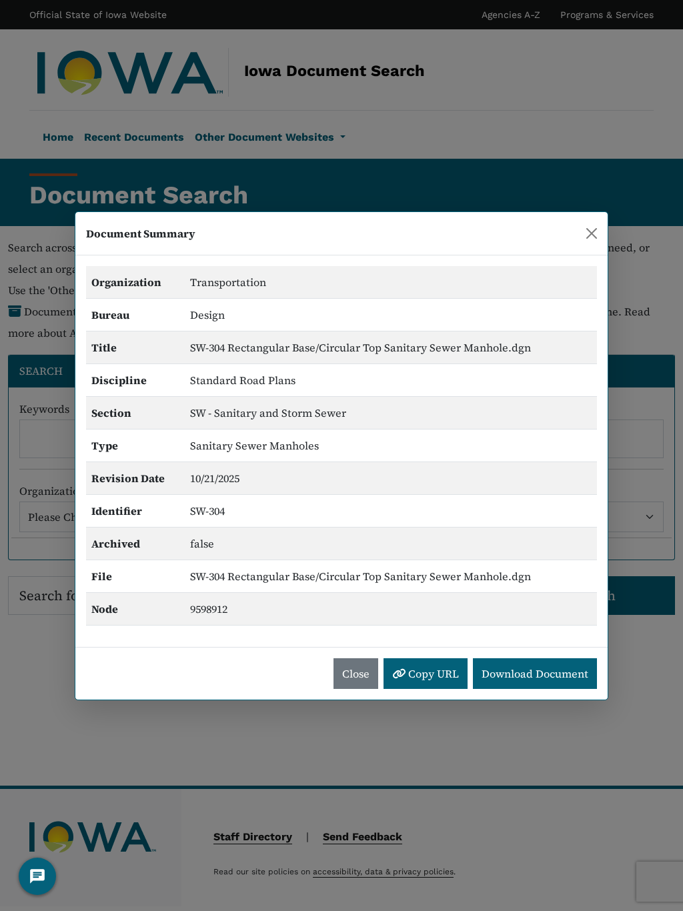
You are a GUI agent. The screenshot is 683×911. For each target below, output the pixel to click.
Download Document (535, 673)
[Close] (591, 233)
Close (356, 673)
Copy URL (432, 673)
